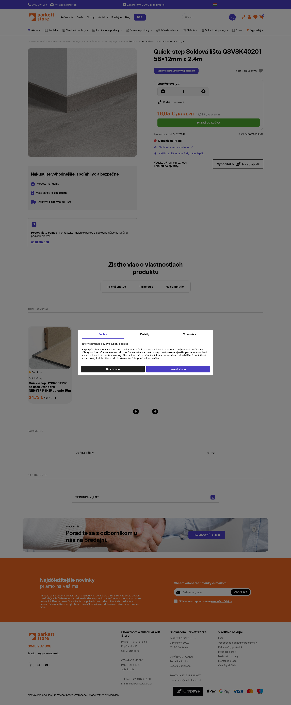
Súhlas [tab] (103, 334)
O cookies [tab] (189, 334)
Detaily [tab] (144, 334)
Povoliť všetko (178, 369)
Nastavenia (113, 369)
